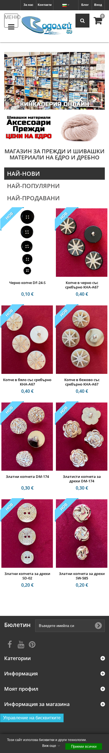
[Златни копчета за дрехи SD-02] (27, 533)
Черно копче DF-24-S (27, 282)
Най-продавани (33, 198)
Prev (81, 99)
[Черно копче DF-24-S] (27, 242)
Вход (98, 4)
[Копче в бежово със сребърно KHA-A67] (82, 339)
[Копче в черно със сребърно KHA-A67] (82, 242)
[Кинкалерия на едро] (28, 127)
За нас (28, 4)
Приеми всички (83, 746)
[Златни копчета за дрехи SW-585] (82, 533)
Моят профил (21, 689)
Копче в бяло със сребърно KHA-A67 (27, 381)
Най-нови (23, 173)
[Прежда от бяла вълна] (80, 127)
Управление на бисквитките (32, 717)
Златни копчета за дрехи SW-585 (82, 575)
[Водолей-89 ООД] (47, 25)
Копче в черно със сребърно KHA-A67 (81, 284)
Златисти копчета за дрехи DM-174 (82, 478)
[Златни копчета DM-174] (27, 437)
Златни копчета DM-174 (27, 476)
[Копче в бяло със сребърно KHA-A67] (27, 339)
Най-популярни (33, 186)
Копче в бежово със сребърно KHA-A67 (81, 381)
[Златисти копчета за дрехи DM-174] (82, 437)
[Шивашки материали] (54, 81)
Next (94, 99)
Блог (85, 4)
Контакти (45, 4)
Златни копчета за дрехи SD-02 (27, 575)
